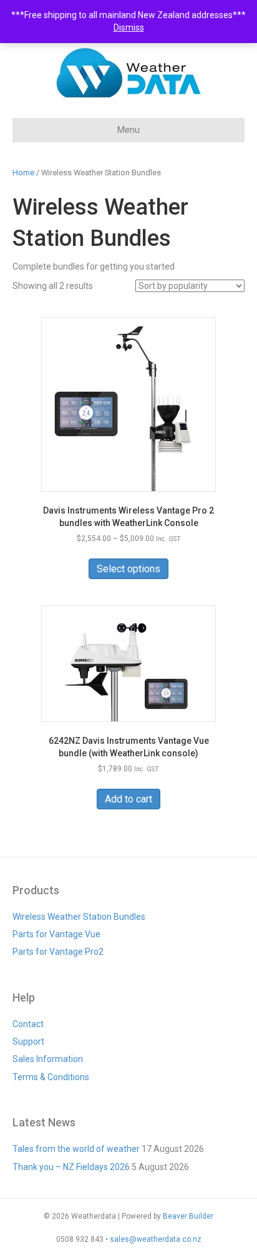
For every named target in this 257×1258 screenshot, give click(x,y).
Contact (28, 1024)
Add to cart (128, 799)
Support (28, 1041)
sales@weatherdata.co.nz (155, 1239)
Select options (128, 569)
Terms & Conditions (50, 1077)
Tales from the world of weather (76, 1149)
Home (23, 172)
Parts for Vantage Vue (56, 934)
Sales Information (47, 1059)
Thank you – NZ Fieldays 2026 (71, 1167)
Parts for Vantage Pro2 (58, 952)
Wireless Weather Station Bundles (78, 917)
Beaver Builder (188, 1216)
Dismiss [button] (129, 27)
